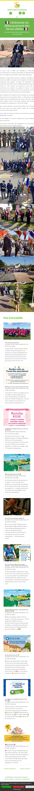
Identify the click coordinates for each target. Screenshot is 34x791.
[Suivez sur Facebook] (20, 13)
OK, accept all (7, 786)
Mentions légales (9, 779)
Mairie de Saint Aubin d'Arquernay (16, 32)
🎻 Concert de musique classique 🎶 (14, 518)
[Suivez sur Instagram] (23, 13)
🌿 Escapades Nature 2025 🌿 (13, 474)
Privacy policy (17, 789)
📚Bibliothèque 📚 (10, 744)
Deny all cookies (19, 786)
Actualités (19, 34)
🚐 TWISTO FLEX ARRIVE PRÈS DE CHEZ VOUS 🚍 (16, 699)
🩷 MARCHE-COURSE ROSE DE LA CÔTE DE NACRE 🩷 (16, 429)
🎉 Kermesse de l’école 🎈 (12, 655)
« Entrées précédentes (9, 768)
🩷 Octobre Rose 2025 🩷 (12, 342)
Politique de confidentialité (22, 779)
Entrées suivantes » (25, 768)
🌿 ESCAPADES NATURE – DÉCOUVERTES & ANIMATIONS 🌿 (16, 610)
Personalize (29, 786)
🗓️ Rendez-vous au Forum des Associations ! (17, 386)
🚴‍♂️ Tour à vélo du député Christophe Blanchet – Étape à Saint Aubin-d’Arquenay (16, 565)
